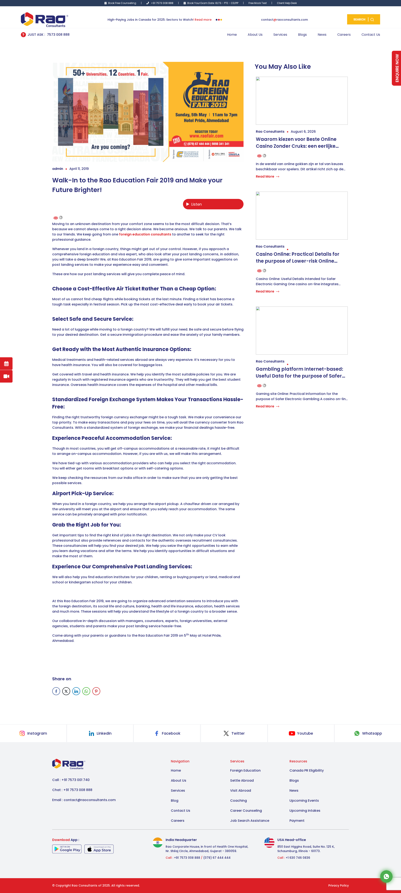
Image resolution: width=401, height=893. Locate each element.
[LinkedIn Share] (76, 691)
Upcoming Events (304, 800)
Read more (203, 20)
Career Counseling (246, 810)
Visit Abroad (240, 790)
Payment (297, 820)
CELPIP (235, 3)
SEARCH (359, 19)
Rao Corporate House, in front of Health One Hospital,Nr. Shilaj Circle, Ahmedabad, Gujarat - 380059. (207, 849)
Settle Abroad (242, 780)
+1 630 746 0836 (298, 858)
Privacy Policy (338, 885)
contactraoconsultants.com (284, 20)
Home (232, 34)
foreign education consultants (145, 234)
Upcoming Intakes (304, 810)
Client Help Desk (287, 3)
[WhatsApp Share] (86, 691)
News (322, 34)
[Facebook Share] (56, 691)
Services (280, 34)
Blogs (302, 34)
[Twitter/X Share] (66, 691)
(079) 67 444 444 (216, 858)
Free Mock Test (258, 3)
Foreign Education (245, 770)
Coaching (238, 800)
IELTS (218, 3)
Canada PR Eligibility (306, 770)
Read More (265, 176)
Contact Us (371, 34)
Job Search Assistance (249, 820)
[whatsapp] (386, 876)
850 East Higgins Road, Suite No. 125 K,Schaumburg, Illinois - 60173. (306, 849)
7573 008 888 (58, 34)
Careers (344, 34)
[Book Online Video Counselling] (6, 376)
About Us (255, 34)
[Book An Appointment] (6, 363)
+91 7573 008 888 (162, 3)
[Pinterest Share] (96, 691)
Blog (174, 800)
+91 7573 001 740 (75, 779)
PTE (226, 3)
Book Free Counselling (122, 3)
